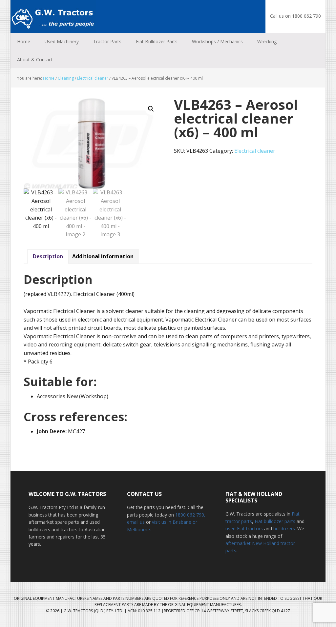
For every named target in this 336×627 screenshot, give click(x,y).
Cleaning (66, 78)
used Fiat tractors (244, 528)
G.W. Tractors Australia (53, 16)
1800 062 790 (189, 515)
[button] (151, 109)
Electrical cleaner (92, 78)
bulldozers (284, 528)
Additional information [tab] (103, 256)
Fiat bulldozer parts (275, 521)
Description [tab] (48, 256)
